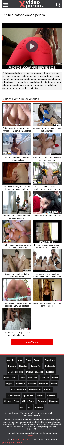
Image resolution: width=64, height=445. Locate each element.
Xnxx (22, 407)
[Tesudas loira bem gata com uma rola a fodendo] (17, 319)
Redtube (48, 389)
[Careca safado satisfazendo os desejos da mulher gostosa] (17, 290)
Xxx (30, 407)
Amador (11, 360)
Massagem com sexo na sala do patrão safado (47, 129)
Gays (22, 377)
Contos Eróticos (15, 371)
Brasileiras (50, 360)
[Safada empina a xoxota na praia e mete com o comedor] (47, 173)
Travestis (51, 395)
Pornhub (32, 383)
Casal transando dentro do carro (47, 216)
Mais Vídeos (32, 342)
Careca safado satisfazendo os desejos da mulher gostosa (17, 304)
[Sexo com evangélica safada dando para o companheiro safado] (17, 173)
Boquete (38, 360)
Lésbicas (44, 377)
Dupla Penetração (34, 371)
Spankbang (28, 395)
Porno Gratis (35, 389)
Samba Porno (13, 395)
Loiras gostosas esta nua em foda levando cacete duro (47, 246)
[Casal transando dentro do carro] (47, 202)
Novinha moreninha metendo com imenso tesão (17, 158)
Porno (54, 383)
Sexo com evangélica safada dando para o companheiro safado (17, 189)
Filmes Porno (10, 377)
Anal (20, 360)
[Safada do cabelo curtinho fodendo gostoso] (17, 260)
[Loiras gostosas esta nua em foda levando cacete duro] (47, 231)
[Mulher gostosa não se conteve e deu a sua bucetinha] (17, 231)
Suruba (40, 395)
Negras (9, 383)
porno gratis (8, 442)
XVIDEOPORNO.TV (22, 439)
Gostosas (32, 377)
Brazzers (11, 365)
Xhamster (53, 401)
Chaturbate (49, 365)
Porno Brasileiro (18, 389)
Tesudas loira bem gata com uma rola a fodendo (17, 333)
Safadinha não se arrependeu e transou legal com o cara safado (17, 129)
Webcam (42, 401)
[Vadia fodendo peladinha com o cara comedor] (47, 290)
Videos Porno (28, 401)
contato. (32, 435)
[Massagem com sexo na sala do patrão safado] (47, 115)
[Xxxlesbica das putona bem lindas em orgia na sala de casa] (47, 260)
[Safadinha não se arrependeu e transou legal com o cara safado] (17, 115)
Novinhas (20, 383)
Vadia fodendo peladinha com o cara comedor (47, 304)
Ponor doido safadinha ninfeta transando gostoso (16, 217)
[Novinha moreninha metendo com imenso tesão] (17, 144)
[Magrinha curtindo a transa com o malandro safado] (47, 144)
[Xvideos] (32, 4)
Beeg (28, 360)
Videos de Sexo (11, 401)
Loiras (55, 377)
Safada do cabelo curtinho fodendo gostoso (17, 275)
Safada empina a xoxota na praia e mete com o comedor (47, 187)
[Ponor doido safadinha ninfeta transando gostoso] (17, 202)
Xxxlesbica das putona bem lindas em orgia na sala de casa (47, 275)
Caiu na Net (35, 365)
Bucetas (23, 365)
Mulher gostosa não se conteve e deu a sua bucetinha (17, 246)
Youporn (39, 407)
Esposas (50, 371)
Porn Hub (43, 383)
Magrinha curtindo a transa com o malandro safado (47, 158)
